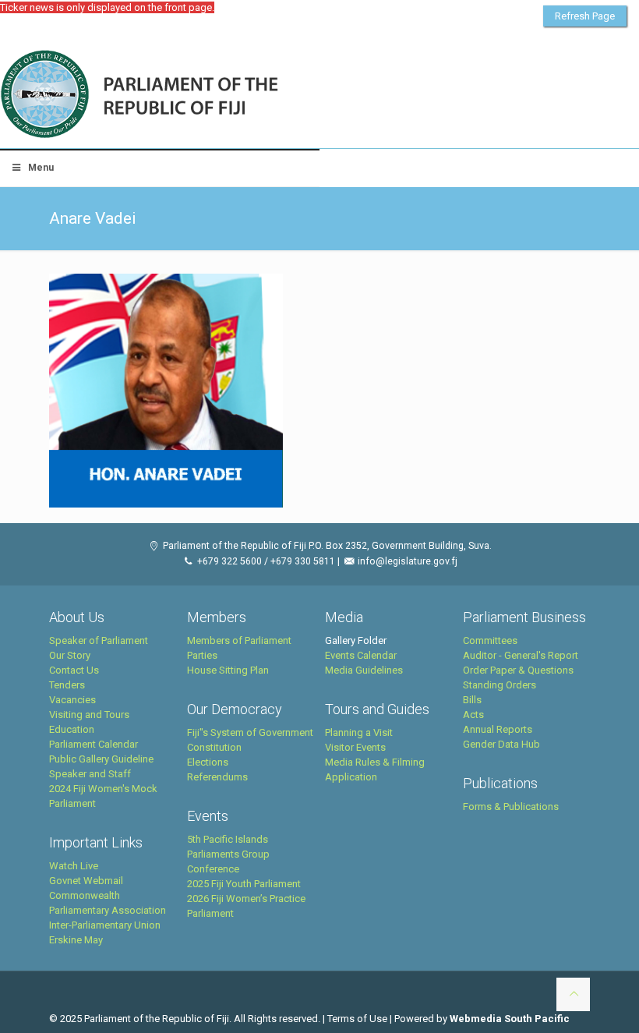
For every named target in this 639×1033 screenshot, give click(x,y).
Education (71, 729)
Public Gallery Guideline (101, 759)
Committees (490, 640)
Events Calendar (361, 655)
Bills (472, 700)
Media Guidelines (364, 670)
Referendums (217, 777)
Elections (207, 762)
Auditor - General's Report (520, 655)
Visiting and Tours (89, 714)
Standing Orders (499, 685)
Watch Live (73, 866)
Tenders (67, 685)
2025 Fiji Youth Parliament (244, 884)
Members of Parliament (239, 640)
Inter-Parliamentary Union (105, 925)
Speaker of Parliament (98, 640)
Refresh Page (585, 16)
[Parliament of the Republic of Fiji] (204, 95)
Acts (473, 714)
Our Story (69, 655)
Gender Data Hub (501, 744)
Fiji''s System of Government (250, 732)
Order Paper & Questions (518, 670)
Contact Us (74, 670)
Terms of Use (357, 1018)
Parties (202, 655)
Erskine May (76, 940)
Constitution (214, 747)
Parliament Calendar (93, 744)
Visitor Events (355, 747)
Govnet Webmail (86, 880)
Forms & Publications (511, 806)
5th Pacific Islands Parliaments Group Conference (228, 854)
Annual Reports (497, 729)
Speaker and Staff (90, 774)
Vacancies (72, 700)
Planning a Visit (359, 732)
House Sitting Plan (228, 670)
